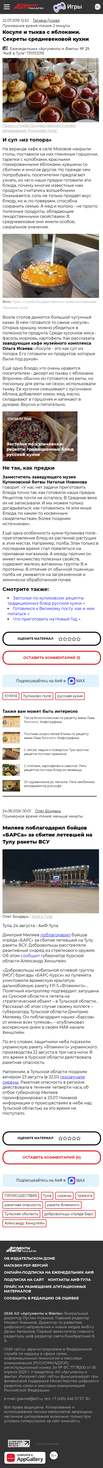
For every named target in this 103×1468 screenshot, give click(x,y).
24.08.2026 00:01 (16, 811)
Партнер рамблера (47, 1443)
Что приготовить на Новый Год (45, 619)
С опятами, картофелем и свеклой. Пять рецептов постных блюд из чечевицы (55, 768)
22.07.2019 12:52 (15, 20)
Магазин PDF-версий (26, 1265)
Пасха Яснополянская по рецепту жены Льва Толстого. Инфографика (59, 720)
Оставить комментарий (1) (51, 657)
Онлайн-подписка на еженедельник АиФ (49, 1272)
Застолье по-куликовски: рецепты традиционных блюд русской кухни (46, 601)
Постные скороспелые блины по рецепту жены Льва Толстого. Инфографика (56, 736)
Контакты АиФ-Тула (69, 1279)
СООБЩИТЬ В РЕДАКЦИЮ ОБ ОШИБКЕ (41, 1298)
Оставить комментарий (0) (51, 1157)
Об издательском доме (29, 1258)
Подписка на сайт (24, 1279)
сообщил (30, 955)
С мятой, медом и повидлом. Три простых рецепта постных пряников (56, 752)
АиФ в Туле (42, 916)
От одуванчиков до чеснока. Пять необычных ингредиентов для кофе (59, 784)
